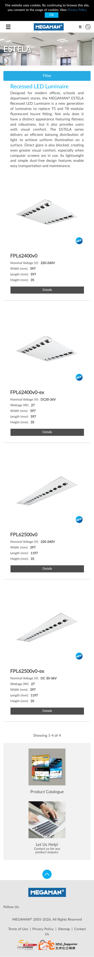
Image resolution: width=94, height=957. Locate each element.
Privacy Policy (77, 10)
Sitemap (64, 929)
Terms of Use (18, 929)
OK (51, 15)
